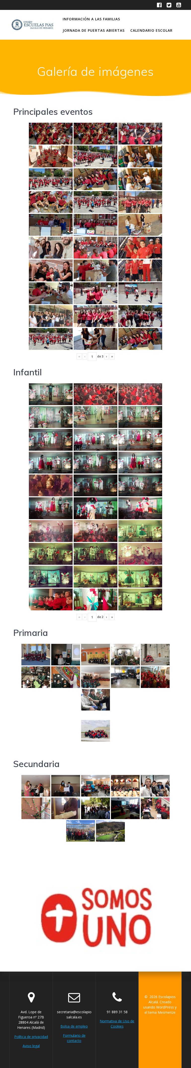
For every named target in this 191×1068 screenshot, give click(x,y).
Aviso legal (31, 1045)
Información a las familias (91, 19)
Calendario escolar (151, 30)
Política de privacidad (31, 1036)
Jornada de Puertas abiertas (94, 30)
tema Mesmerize (162, 1012)
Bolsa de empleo (74, 1026)
